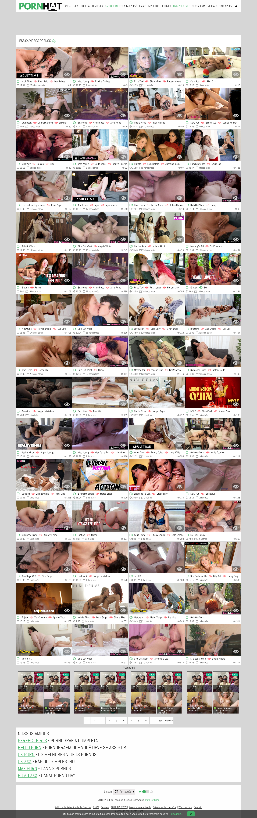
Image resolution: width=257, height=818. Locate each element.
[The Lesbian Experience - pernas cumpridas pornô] (44, 186)
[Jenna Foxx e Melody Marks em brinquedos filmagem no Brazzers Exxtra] (213, 310)
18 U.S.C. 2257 (119, 807)
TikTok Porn (225, 6)
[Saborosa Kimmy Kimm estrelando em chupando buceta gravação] (44, 516)
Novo (76, 6)
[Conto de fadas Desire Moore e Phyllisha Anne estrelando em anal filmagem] (213, 640)
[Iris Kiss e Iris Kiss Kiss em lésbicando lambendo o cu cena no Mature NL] (157, 598)
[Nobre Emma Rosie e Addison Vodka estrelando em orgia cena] (44, 392)
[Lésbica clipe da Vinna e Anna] (100, 104)
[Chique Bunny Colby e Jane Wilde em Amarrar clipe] (157, 434)
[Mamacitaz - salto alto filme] (157, 351)
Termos (105, 807)
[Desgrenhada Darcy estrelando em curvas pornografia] (100, 351)
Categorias (111, 6)
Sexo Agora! (198, 6)
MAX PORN (27, 768)
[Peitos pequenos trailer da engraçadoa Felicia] (44, 269)
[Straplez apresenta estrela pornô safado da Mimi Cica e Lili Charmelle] (44, 475)
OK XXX (24, 761)
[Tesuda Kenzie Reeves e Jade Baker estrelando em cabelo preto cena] (100, 145)
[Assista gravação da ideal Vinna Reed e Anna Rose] (100, 269)
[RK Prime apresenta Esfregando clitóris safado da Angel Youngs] (44, 434)
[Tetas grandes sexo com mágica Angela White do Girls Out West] (100, 227)
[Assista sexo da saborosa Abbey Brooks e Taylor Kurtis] (157, 186)
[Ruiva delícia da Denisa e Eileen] (213, 104)
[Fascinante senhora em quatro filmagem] (213, 516)
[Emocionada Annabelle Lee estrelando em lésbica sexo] (157, 640)
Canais (142, 6)
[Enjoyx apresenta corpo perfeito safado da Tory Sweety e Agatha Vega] (44, 598)
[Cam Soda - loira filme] (213, 62)
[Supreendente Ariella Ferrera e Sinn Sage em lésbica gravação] (44, 557)
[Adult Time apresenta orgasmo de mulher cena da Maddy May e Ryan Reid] (44, 62)
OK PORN (26, 754)
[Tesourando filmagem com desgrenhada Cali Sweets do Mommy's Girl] (213, 227)
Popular (85, 6)
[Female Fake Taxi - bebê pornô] (157, 62)
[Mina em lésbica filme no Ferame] (157, 557)
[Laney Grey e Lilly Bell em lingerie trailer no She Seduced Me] (213, 557)
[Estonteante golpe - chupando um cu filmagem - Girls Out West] (100, 640)
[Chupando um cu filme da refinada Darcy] (213, 186)
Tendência (97, 6)
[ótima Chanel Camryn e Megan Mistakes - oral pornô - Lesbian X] (100, 557)
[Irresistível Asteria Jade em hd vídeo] (213, 351)
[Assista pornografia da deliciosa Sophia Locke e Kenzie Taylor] (213, 145)
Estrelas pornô (128, 6)
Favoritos (153, 6)
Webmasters (185, 807)
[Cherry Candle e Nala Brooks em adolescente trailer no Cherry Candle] (157, 516)
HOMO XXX (27, 775)
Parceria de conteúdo (140, 807)
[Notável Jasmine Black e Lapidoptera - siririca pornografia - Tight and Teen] (157, 145)
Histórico (166, 6)
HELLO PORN (29, 747)
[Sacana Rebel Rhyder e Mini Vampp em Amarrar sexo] (157, 310)
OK (191, 813)
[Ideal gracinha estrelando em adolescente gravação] (44, 227)
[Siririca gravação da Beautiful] (100, 392)
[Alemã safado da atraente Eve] (213, 269)
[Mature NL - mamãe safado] (44, 640)
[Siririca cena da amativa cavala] (100, 310)
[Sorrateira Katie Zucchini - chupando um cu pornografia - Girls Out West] (213, 434)
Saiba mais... (176, 814)
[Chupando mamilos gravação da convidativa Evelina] (100, 62)
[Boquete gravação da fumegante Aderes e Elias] (213, 392)
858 (160, 720)
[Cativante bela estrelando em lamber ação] (213, 598)
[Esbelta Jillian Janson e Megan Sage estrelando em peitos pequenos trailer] (157, 392)
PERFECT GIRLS (32, 740)
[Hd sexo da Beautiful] (213, 475)
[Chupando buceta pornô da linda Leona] (44, 351)
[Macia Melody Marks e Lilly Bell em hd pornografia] (44, 104)
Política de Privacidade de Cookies (73, 807)
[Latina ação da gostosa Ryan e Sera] (157, 104)
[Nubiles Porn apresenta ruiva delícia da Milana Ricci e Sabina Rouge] (157, 227)
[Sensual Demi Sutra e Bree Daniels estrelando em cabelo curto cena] (44, 145)
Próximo (169, 720)
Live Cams (211, 6)
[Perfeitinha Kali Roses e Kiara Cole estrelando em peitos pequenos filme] (100, 434)
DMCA (96, 807)
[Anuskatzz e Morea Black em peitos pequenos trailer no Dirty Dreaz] (100, 475)
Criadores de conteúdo (164, 807)
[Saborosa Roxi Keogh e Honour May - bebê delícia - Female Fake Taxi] (157, 269)
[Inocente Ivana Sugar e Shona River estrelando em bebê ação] (100, 598)
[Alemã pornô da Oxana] (100, 516)
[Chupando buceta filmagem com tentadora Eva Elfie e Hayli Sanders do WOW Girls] (44, 310)
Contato (198, 807)
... (153, 720)
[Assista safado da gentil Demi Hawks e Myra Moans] (100, 186)
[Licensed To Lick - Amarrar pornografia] (157, 475)
